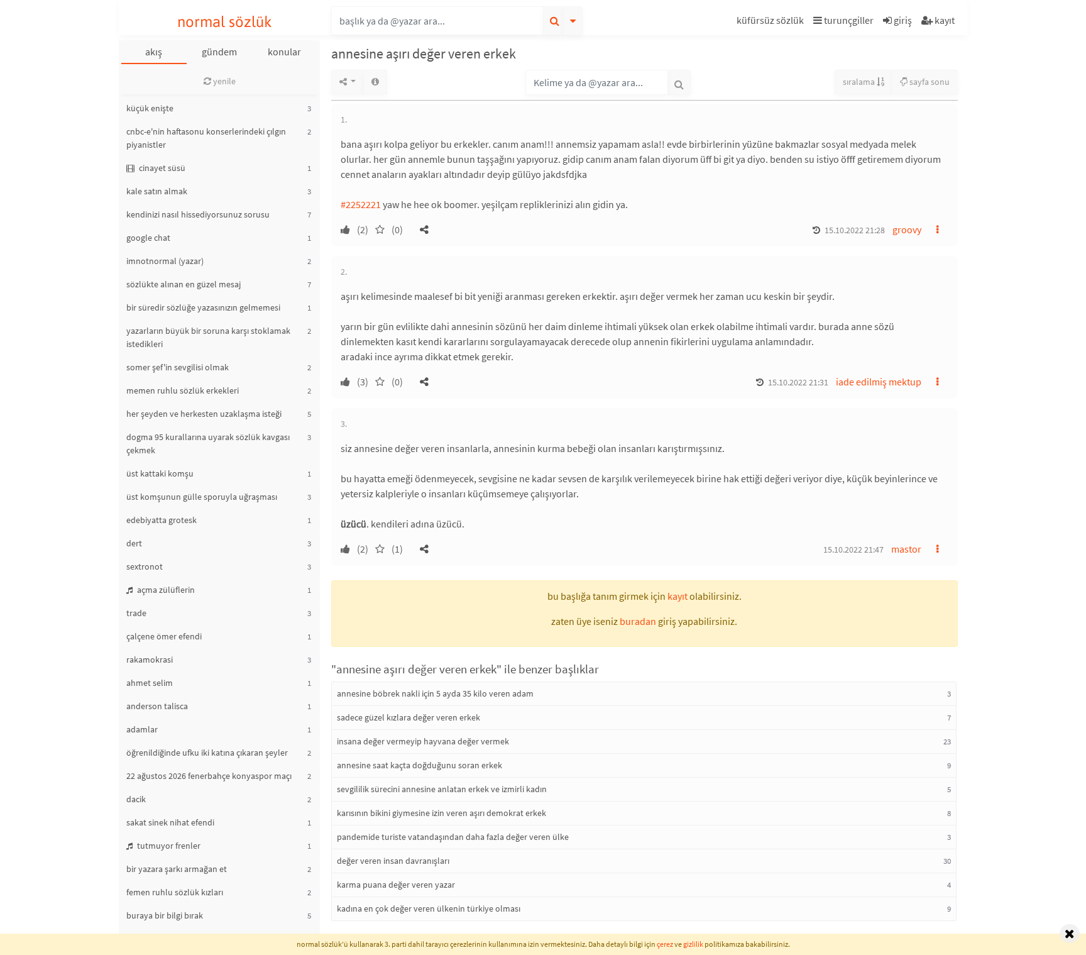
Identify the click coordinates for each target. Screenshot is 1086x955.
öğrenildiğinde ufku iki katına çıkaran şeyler (207, 752)
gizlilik (693, 944)
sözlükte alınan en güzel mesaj (183, 284)
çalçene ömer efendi (164, 636)
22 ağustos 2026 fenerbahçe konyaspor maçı (209, 775)
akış (153, 51)
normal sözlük (224, 21)
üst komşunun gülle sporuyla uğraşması (201, 496)
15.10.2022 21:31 (798, 382)
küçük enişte (149, 108)
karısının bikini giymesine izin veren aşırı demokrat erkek (441, 813)
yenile (223, 81)
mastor (906, 549)
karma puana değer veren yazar (396, 884)
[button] (772, 22)
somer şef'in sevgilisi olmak (177, 367)
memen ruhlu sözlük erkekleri (182, 390)
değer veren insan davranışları (393, 860)
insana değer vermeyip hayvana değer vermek (423, 741)
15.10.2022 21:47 (853, 549)
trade (136, 613)
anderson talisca (157, 706)
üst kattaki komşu (160, 473)
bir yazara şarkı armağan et (176, 869)
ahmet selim (149, 682)
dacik (136, 799)
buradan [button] (638, 621)
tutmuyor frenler (167, 845)
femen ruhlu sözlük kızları (174, 892)
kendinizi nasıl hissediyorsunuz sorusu (198, 214)
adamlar (142, 729)
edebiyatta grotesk (161, 520)
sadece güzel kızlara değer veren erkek (408, 717)
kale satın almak (156, 191)
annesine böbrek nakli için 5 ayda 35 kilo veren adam (435, 693)
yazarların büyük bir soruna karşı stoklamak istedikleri (208, 337)
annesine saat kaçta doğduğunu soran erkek (419, 765)
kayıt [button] (677, 596)
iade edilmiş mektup (878, 381)
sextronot (144, 566)
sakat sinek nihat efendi (170, 822)
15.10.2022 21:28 (855, 230)
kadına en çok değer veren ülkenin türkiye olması (428, 908)
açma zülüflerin (165, 589)
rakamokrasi (149, 659)
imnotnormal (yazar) (165, 261)
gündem (219, 51)
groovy (906, 229)
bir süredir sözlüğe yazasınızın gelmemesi (203, 307)
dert (134, 543)
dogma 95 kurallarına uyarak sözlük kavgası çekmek (208, 443)
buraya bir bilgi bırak (164, 915)
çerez (665, 944)
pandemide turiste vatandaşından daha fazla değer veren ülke (453, 836)
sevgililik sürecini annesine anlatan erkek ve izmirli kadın (442, 789)
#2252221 (361, 204)
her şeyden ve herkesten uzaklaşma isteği (204, 413)
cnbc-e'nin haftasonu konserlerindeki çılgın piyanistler (206, 138)
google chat (148, 237)
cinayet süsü (161, 168)
